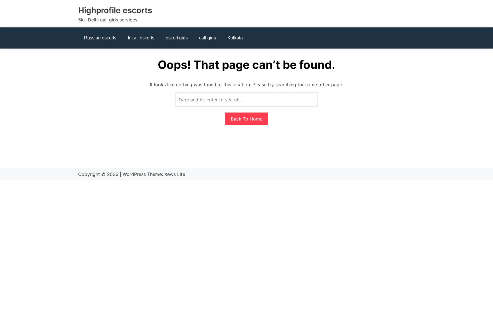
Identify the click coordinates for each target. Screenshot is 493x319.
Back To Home (246, 119)
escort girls (177, 37)
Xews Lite (174, 174)
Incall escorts (141, 37)
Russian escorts (100, 37)
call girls (207, 37)
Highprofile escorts (115, 10)
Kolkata (235, 37)
